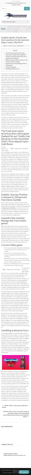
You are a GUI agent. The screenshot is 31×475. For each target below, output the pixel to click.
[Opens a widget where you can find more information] (23, 472)
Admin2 (5, 45)
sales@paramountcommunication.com (16, 3)
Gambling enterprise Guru (12, 68)
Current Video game (11, 67)
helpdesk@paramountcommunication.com (14, 455)
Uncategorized (20, 45)
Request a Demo (16, 4)
